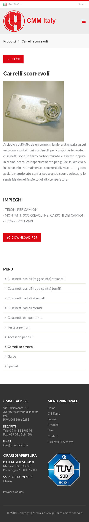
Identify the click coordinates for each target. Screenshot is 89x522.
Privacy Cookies (13, 492)
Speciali (13, 366)
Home (51, 408)
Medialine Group (43, 513)
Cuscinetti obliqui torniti (25, 317)
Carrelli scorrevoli (21, 347)
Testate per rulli (19, 327)
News (51, 430)
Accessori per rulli (20, 337)
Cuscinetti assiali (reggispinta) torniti (34, 288)
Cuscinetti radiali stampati (26, 298)
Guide (12, 356)
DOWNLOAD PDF (24, 237)
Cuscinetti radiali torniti (25, 308)
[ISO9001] (67, 469)
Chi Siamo (54, 413)
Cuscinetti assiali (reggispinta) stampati (36, 279)
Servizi (52, 419)
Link (80, 4)
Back (15, 59)
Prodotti (53, 424)
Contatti (53, 436)
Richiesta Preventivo (60, 441)
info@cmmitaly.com (15, 445)
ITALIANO (13, 4)
